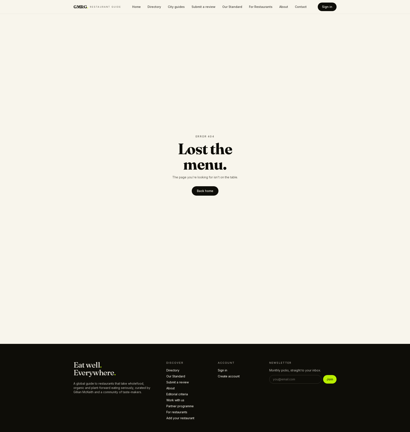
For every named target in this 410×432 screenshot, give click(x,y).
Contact (301, 7)
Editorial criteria (177, 394)
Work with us (175, 400)
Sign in (327, 7)
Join (330, 379)
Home (136, 7)
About (283, 7)
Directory (154, 7)
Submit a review (203, 7)
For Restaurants (260, 7)
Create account (229, 376)
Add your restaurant (180, 418)
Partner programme (180, 406)
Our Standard (232, 7)
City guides (176, 7)
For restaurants (176, 412)
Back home (205, 191)
